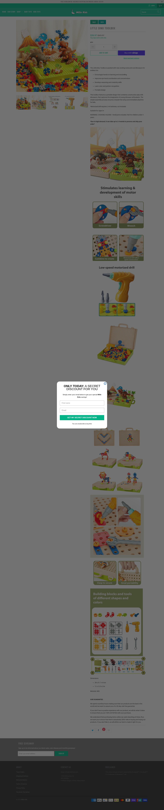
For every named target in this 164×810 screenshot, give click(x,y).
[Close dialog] (105, 383)
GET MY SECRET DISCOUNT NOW (82, 418)
